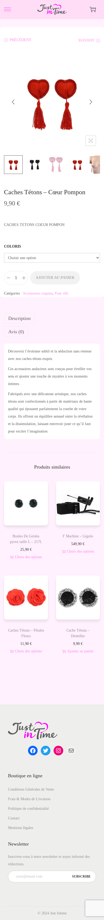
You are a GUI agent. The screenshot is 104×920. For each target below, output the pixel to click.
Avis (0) (16, 331)
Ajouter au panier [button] (80, 651)
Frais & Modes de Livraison (29, 799)
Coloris (12, 246)
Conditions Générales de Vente (31, 789)
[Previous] (13, 102)
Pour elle (61, 293)
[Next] (90, 102)
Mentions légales (20, 828)
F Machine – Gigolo (78, 536)
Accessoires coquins (38, 293)
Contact (13, 818)
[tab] (52, 318)
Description (19, 318)
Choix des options (28, 557)
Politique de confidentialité (28, 809)
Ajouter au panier (55, 278)
